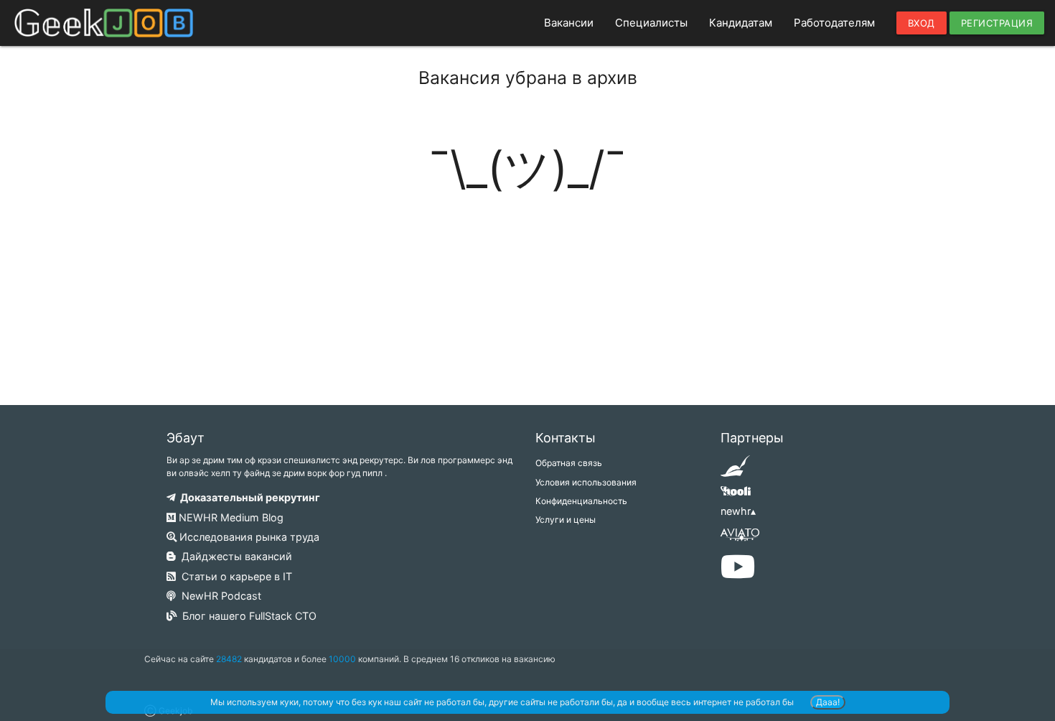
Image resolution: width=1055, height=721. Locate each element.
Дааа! (828, 702)
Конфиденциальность (581, 501)
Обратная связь (568, 462)
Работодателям (834, 22)
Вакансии (569, 22)
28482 (229, 658)
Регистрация (997, 23)
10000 (342, 658)
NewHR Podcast (218, 596)
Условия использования (586, 482)
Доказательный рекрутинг (248, 497)
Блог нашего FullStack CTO (246, 616)
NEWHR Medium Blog (229, 517)
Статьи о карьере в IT (234, 576)
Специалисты (651, 22)
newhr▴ (738, 511)
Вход (921, 23)
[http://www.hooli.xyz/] (735, 496)
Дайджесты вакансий (234, 556)
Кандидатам (740, 22)
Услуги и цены (565, 519)
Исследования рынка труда (248, 537)
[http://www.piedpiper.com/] (735, 471)
